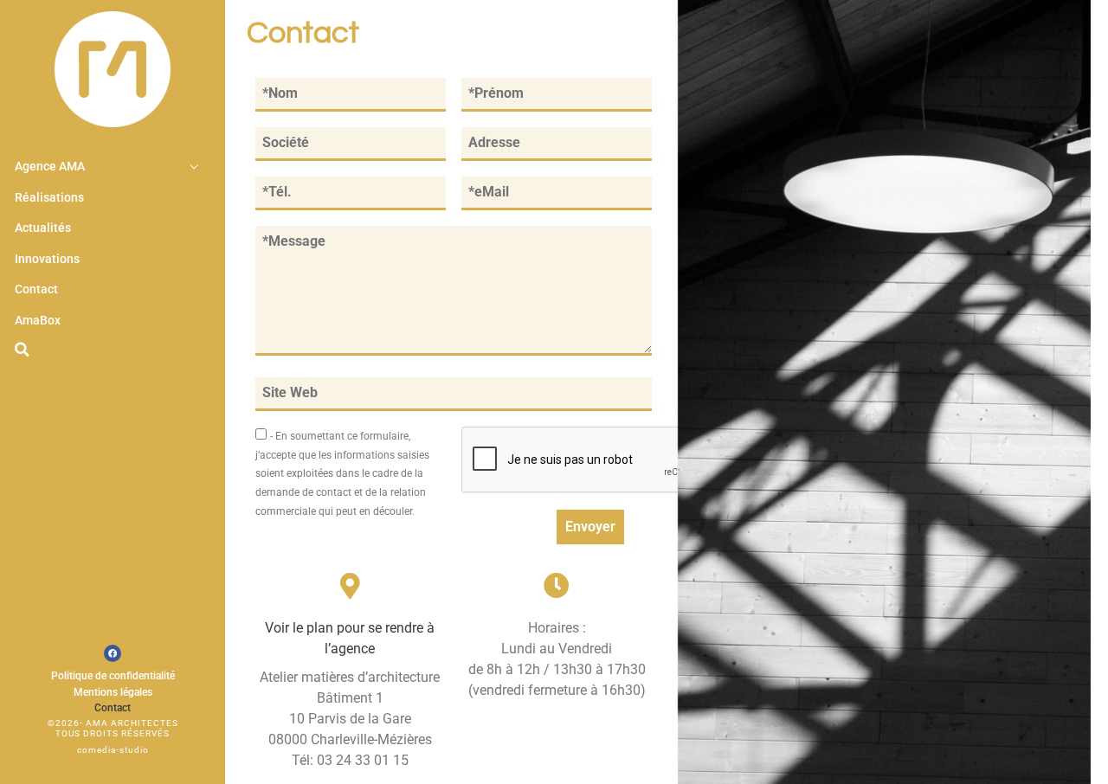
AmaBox (38, 320)
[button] (22, 350)
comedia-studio (113, 750)
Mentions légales (113, 692)
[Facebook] (112, 653)
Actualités (43, 228)
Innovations (47, 259)
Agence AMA (50, 166)
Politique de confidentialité (113, 676)
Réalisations (49, 197)
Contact (36, 289)
